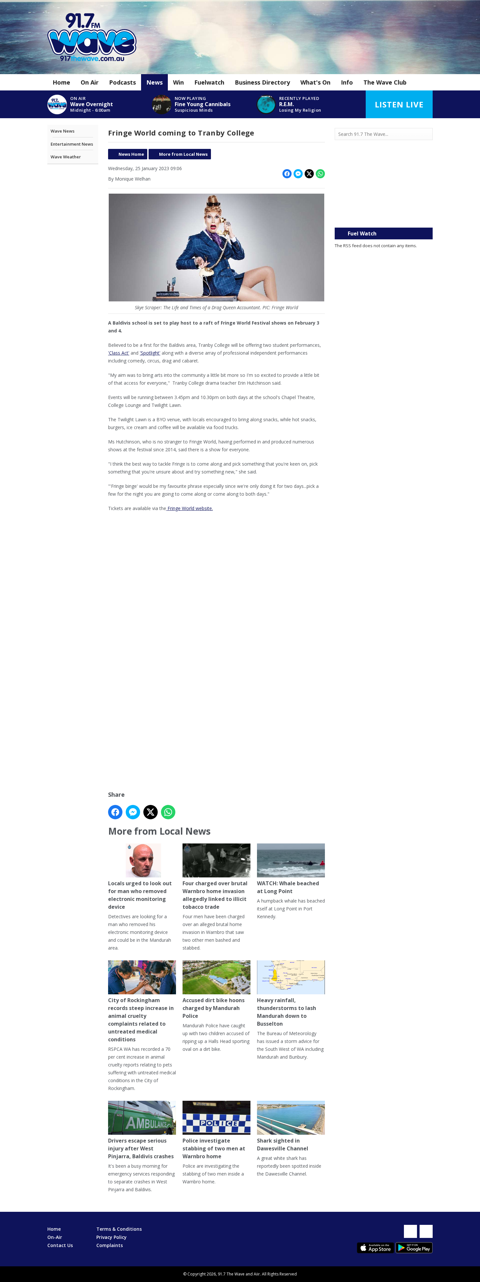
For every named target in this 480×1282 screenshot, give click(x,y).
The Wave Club (385, 82)
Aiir (257, 1274)
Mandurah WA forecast (384, 214)
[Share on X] (309, 173)
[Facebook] (410, 1231)
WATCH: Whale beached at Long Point (288, 887)
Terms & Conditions (119, 1229)
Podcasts (122, 82)
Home (61, 82)
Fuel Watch (362, 233)
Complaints (109, 1245)
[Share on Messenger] (298, 173)
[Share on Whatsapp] (320, 173)
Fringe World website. (189, 508)
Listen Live (399, 104)
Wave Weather (66, 157)
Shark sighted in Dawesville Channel (282, 1144)
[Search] (427, 134)
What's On (315, 82)
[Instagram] (426, 1231)
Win (178, 82)
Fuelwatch (209, 82)
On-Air (54, 1237)
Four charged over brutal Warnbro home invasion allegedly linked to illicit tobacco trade (215, 895)
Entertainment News (72, 144)
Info (347, 82)
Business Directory (262, 82)
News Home (131, 154)
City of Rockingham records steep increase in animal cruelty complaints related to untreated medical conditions (141, 1020)
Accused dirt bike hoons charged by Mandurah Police (214, 1008)
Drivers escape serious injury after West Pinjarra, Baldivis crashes (141, 1148)
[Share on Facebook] (287, 173)
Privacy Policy (111, 1237)
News (154, 82)
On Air (90, 82)
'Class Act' (118, 353)
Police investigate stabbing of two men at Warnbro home (214, 1148)
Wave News (62, 131)
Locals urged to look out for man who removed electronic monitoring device (140, 895)
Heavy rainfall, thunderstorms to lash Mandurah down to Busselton (286, 1012)
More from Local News (183, 154)
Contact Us (60, 1245)
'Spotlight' (150, 353)
